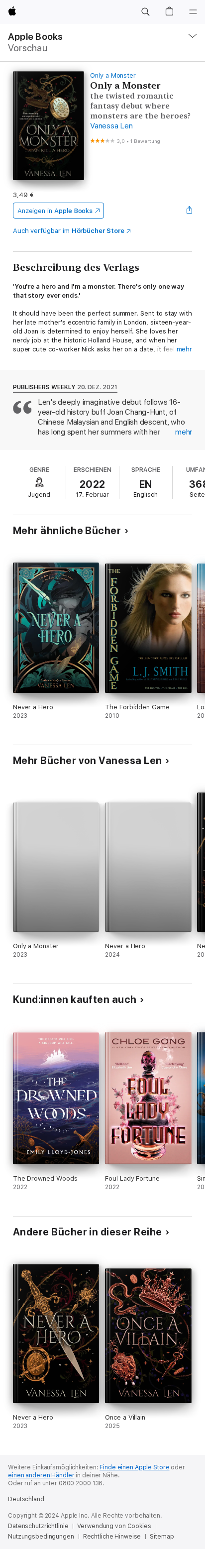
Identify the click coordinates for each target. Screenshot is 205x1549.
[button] (145, 12)
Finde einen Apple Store (134, 1467)
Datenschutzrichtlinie (38, 1526)
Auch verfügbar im (68, 230)
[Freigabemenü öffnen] (189, 210)
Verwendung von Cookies (114, 1526)
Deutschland (26, 1499)
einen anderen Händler (41, 1475)
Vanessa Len (111, 125)
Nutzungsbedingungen (41, 1536)
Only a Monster (113, 75)
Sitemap (162, 1536)
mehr (185, 349)
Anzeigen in (55, 211)
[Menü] (193, 12)
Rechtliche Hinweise (112, 1536)
